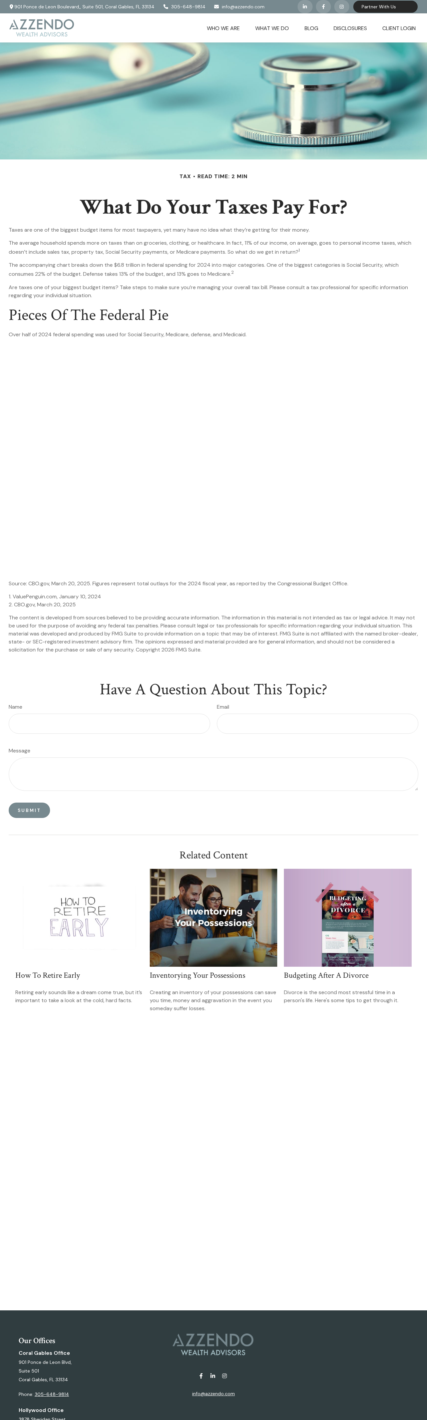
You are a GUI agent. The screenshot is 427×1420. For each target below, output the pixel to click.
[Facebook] (323, 6)
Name (15, 706)
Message (19, 750)
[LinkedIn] (305, 6)
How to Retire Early (47, 975)
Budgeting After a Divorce (326, 975)
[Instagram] (224, 1376)
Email (223, 706)
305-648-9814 (188, 7)
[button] (223, 27)
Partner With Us (379, 7)
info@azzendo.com (243, 7)
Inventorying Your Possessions (197, 975)
